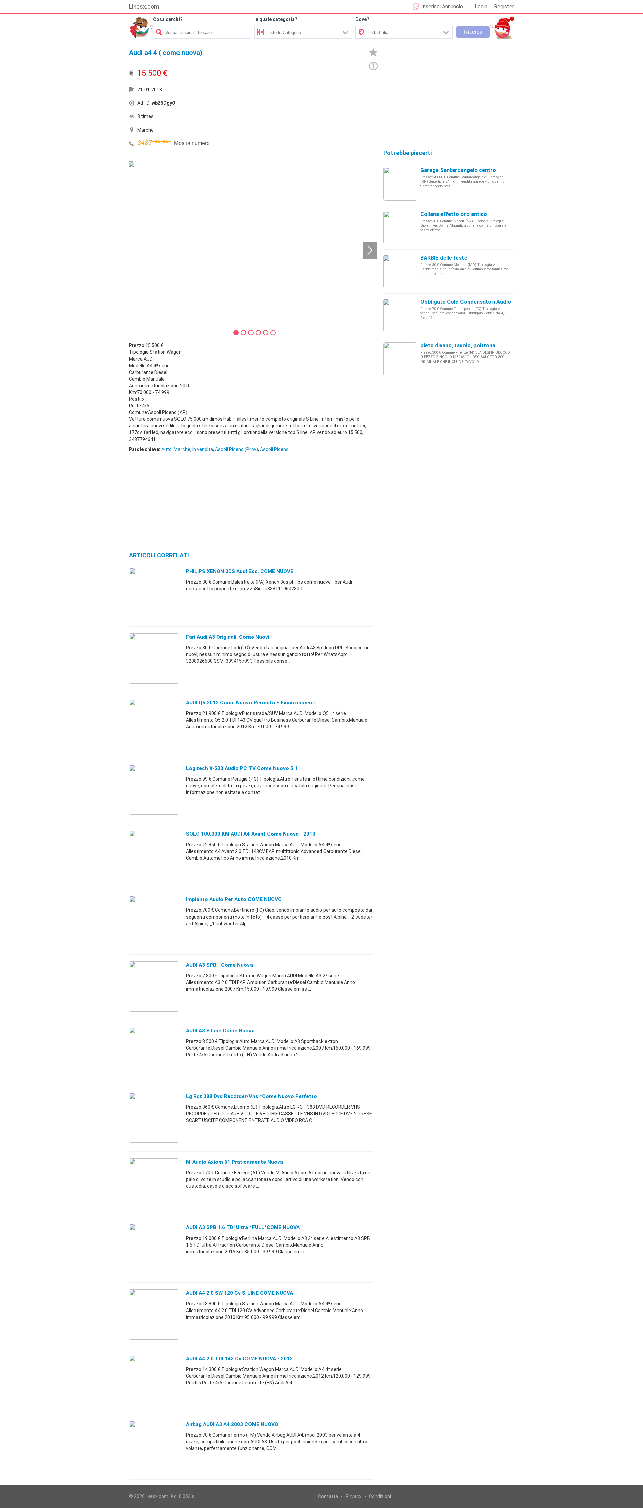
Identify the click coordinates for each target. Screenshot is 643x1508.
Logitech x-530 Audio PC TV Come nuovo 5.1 (242, 768)
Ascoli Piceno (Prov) (236, 449)
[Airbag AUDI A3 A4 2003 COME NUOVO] (154, 1445)
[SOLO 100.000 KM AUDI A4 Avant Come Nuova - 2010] (154, 855)
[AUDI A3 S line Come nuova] (154, 1051)
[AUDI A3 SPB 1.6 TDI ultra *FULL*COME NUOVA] (154, 1248)
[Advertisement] (313, 105)
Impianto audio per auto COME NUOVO (234, 899)
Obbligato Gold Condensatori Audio (465, 302)
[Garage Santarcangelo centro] (400, 183)
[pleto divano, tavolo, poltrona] (400, 359)
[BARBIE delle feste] (400, 271)
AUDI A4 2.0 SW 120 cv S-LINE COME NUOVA (239, 1293)
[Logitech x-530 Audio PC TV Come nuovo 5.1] (154, 789)
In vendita (202, 449)
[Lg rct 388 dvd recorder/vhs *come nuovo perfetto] (154, 1117)
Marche (182, 449)
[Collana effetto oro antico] (400, 227)
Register (504, 6)
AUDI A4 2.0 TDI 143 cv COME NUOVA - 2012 (239, 1359)
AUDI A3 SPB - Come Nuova (219, 965)
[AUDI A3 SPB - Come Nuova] (154, 986)
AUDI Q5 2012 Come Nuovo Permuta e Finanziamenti (251, 703)
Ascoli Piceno (274, 449)
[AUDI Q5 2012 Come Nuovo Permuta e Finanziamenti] (154, 723)
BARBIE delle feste (443, 258)
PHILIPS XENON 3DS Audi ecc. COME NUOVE (239, 571)
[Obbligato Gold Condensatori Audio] (400, 315)
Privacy (353, 1496)
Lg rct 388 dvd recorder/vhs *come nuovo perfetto (251, 1096)
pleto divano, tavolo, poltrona (457, 345)
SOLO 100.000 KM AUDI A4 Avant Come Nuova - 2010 (250, 834)
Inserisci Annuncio (442, 6)
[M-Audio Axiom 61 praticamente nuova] (154, 1183)
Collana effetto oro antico (453, 214)
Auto (166, 449)
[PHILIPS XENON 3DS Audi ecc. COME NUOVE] (154, 592)
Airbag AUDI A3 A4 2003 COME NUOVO (232, 1424)
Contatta (328, 1496)
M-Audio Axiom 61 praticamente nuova (234, 1162)
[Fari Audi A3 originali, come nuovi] (154, 658)
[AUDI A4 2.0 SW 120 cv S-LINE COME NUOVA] (154, 1314)
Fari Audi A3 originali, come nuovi (227, 637)
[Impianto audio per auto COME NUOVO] (154, 920)
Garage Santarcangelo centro (458, 170)
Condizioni (380, 1496)
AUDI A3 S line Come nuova (220, 1031)
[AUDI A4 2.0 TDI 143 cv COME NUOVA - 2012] (154, 1379)
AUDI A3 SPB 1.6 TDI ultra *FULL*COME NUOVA (243, 1227)
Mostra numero (192, 143)
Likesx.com (144, 6)
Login (481, 6)
